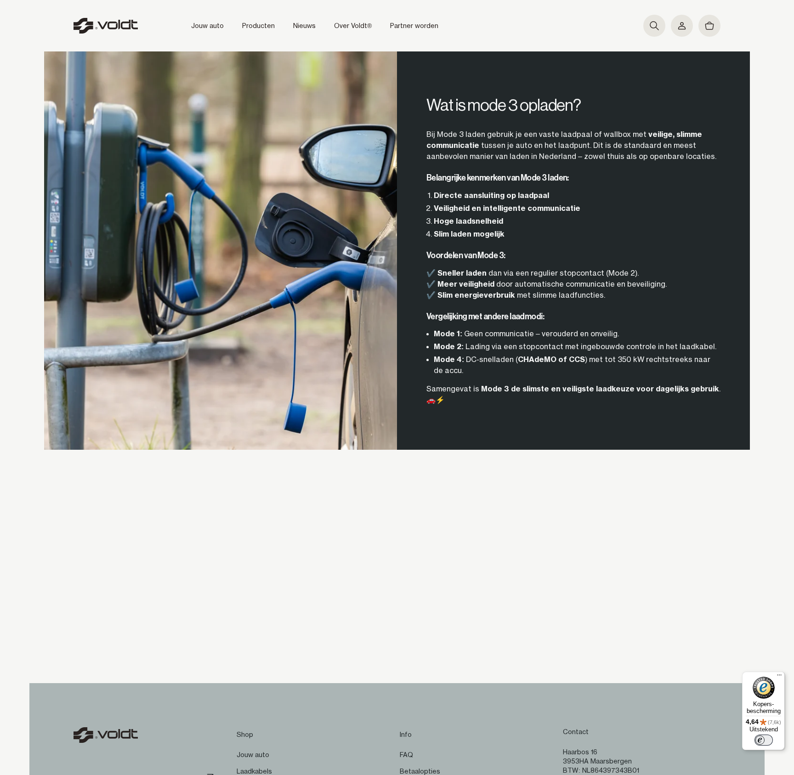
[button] (654, 26)
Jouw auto (253, 754)
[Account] (682, 26)
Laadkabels (254, 771)
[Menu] (779, 677)
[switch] (763, 740)
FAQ (406, 754)
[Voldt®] (106, 26)
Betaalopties (420, 771)
